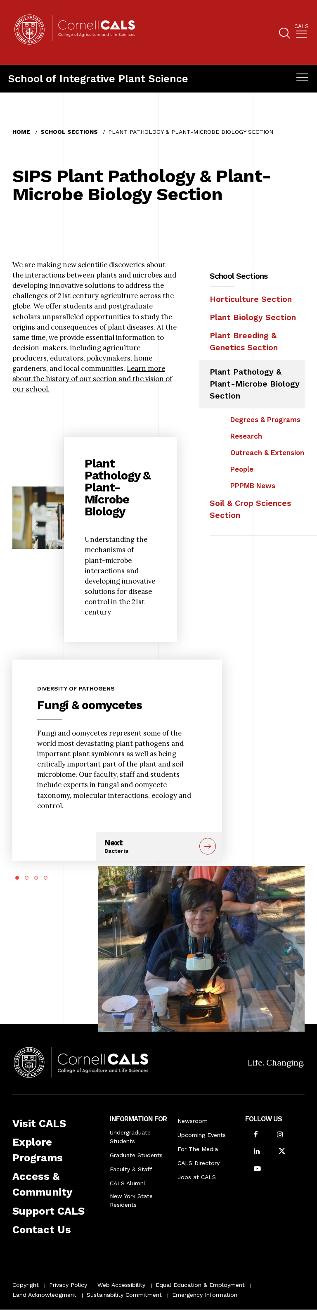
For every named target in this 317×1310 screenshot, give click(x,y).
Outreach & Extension (267, 453)
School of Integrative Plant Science (98, 79)
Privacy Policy (68, 1285)
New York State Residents (131, 1200)
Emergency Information (204, 1294)
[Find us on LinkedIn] (257, 1152)
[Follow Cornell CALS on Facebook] (256, 1135)
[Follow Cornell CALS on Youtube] (257, 1169)
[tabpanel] (117, 737)
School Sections (69, 131)
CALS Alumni (127, 1183)
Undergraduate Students (130, 1136)
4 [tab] (45, 878)
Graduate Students (136, 1155)
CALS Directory (198, 1163)
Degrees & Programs (265, 419)
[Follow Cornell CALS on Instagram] (280, 1135)
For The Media (197, 1149)
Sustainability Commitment (124, 1294)
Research (246, 436)
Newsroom (192, 1121)
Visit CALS (39, 1123)
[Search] (284, 34)
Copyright (25, 1285)
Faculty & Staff (131, 1169)
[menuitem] (301, 32)
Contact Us (41, 1229)
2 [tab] (26, 878)
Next (116, 846)
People (241, 469)
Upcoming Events (201, 1135)
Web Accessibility (121, 1285)
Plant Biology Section (253, 317)
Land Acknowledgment (44, 1294)
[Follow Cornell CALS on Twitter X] (282, 1152)
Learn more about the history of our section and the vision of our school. (92, 379)
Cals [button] (301, 26)
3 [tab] (36, 878)
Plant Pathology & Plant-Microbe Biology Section (255, 384)
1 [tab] (17, 878)
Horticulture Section (251, 299)
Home (21, 131)
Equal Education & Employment (200, 1285)
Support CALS (48, 1211)
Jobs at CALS (196, 1177)
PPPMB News (252, 486)
